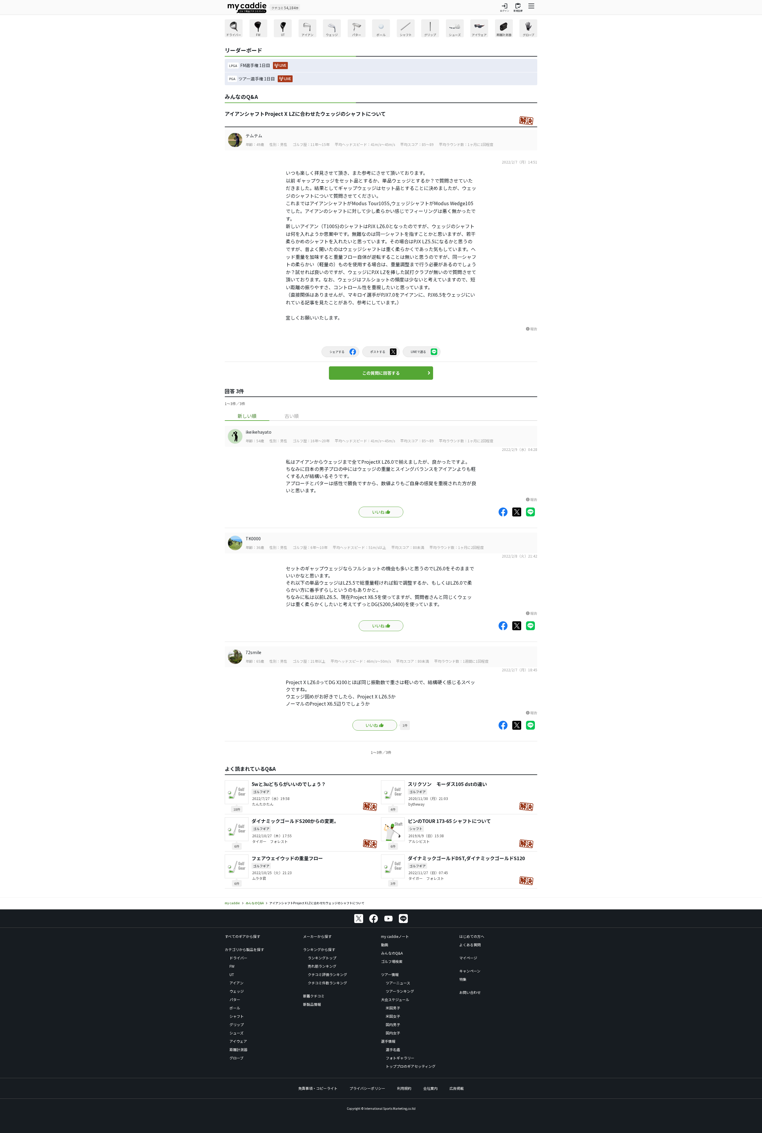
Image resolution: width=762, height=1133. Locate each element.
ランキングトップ (322, 957)
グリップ (236, 1024)
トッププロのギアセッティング (410, 1066)
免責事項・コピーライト (318, 1088)
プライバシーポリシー (367, 1088)
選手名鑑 (393, 1049)
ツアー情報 (390, 974)
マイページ (468, 957)
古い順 (292, 415)
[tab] (247, 416)
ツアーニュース (398, 982)
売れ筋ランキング (322, 966)
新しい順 (247, 415)
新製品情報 (312, 1004)
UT (231, 974)
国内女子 (393, 1032)
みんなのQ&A (392, 952)
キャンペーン (469, 970)
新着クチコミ (313, 995)
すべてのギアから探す (242, 936)
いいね (378, 512)
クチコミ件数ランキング (327, 982)
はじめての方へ (471, 936)
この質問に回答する (381, 373)
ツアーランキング (400, 991)
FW (232, 966)
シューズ (236, 1032)
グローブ (236, 1057)
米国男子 (393, 1007)
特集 (462, 979)
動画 (384, 944)
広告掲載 (456, 1088)
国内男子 (393, 1024)
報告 (531, 328)
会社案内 (430, 1088)
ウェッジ (236, 991)
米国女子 (393, 1016)
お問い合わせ (470, 992)
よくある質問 (470, 944)
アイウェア (238, 1041)
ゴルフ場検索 (391, 961)
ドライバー (238, 957)
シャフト (236, 1016)
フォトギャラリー (400, 1057)
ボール (234, 1007)
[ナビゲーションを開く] (531, 7)
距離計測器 (238, 1049)
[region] (381, 29)
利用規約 (404, 1088)
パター (234, 999)
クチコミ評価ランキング (327, 974)
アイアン (236, 982)
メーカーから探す (317, 936)
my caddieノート (395, 936)
